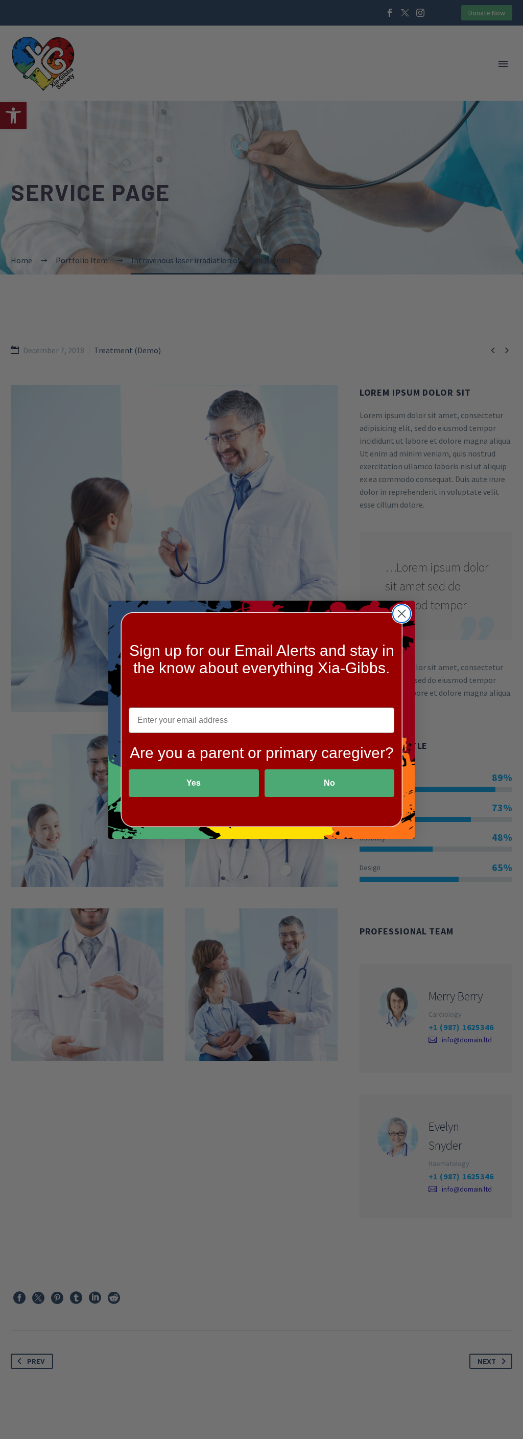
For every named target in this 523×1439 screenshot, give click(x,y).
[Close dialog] (402, 614)
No (329, 783)
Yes (193, 783)
